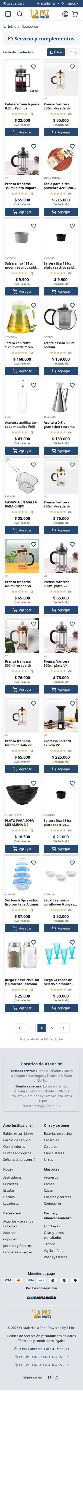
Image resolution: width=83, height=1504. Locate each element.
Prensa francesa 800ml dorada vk (57, 504)
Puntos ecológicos (17, 1153)
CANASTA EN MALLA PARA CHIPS (21, 504)
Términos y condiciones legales (41, 1340)
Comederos (53, 1203)
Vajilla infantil (54, 1250)
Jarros (48, 1159)
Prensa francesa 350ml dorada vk (57, 106)
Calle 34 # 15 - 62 (43, 1365)
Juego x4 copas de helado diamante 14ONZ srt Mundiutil (60, 984)
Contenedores (14, 1146)
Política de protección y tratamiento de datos (41, 1336)
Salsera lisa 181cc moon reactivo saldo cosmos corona (21, 267)
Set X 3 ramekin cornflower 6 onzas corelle (59, 904)
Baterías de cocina (58, 1133)
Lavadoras (11, 1203)
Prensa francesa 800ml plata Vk (57, 663)
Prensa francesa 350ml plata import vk (20, 188)
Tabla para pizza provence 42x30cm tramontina (58, 188)
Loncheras (52, 1226)
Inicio (12, 26)
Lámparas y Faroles (18, 1252)
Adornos (9, 1232)
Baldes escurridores (18, 1133)
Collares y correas (57, 1197)
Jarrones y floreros (17, 1245)
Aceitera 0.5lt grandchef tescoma (59, 424)
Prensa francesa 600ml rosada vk (18, 584)
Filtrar (58, 52)
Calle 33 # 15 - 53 (43, 1357)
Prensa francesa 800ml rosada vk (18, 663)
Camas (49, 1184)
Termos (49, 1244)
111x (70, 1327)
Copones (10, 1239)
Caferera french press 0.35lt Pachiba (22, 106)
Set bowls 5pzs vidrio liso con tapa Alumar (21, 902)
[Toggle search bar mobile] (20, 14)
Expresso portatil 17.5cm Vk (57, 743)
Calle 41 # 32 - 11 (43, 1349)
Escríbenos (48, 3)
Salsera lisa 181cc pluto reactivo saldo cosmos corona (60, 267)
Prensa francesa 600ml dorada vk (18, 743)
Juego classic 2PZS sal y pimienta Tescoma (22, 982)
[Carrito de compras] (75, 14)
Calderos (50, 1146)
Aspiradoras (12, 1177)
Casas (48, 1190)
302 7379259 (15, 3)
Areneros (51, 1177)
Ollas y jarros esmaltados (54, 1235)
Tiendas (70, 3)
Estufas (9, 1190)
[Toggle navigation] (8, 14)
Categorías (30, 26)
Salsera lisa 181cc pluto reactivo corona (57, 824)
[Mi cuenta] (65, 14)
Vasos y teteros (55, 1257)
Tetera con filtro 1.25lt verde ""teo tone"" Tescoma (19, 347)
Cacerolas (51, 1140)
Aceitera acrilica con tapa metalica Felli (21, 424)
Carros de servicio (17, 1140)
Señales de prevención (20, 1159)
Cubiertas (10, 1184)
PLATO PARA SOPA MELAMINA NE (19, 822)
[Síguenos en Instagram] (56, 1377)
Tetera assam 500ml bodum (60, 345)
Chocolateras (54, 1153)
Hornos (9, 1197)
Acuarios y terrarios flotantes (18, 1223)
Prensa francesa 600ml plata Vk (57, 584)
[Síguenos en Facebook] (49, 1377)
